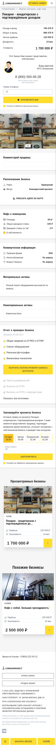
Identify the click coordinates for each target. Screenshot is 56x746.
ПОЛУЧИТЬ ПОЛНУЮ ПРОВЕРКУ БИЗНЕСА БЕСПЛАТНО (28, 369)
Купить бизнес (28, 676)
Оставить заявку (37, 3)
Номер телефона (10, 87)
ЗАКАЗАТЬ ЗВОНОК (23, 741)
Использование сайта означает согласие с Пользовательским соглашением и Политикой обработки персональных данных (24, 708)
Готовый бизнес (8, 9)
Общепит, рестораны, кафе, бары (32, 9)
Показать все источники (16, 398)
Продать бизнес (28, 683)
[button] (51, 131)
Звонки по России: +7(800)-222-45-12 (20, 656)
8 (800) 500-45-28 (28, 76)
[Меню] (51, 3)
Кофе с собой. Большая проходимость (26, 607)
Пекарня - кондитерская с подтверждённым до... (21, 522)
